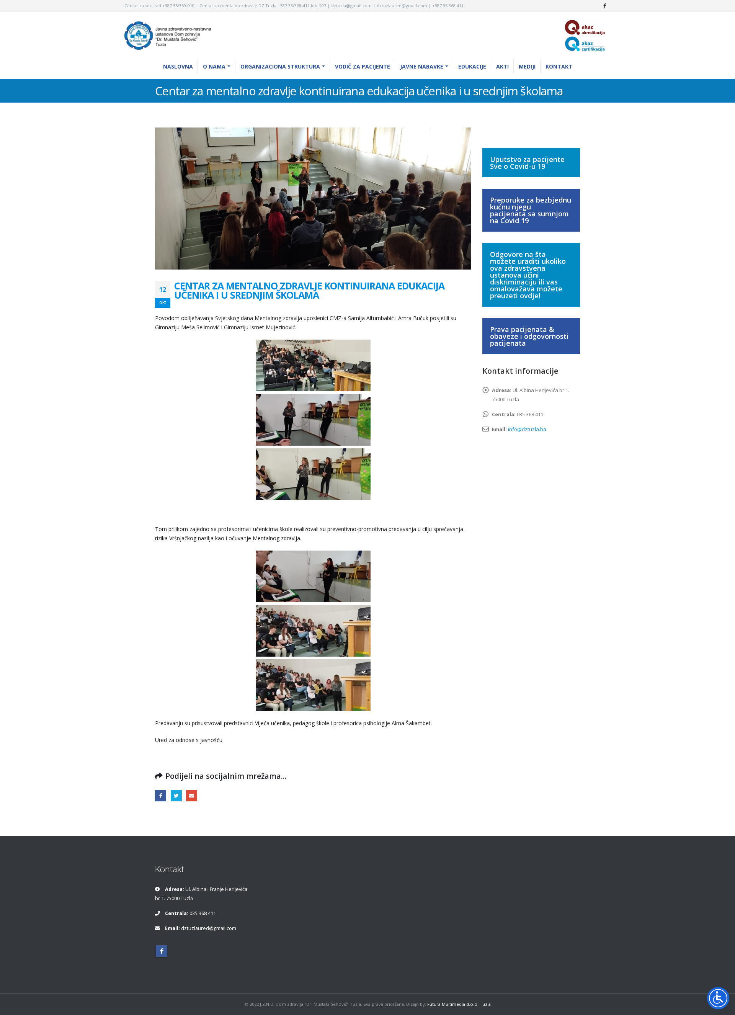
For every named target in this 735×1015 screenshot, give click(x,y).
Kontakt (559, 66)
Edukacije (472, 66)
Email (191, 795)
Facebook (160, 795)
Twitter (176, 795)
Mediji (527, 66)
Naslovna (178, 66)
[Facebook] (604, 5)
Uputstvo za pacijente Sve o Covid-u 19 (527, 163)
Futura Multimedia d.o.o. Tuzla (459, 1004)
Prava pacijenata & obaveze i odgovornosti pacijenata (529, 336)
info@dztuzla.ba (527, 429)
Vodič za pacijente (362, 66)
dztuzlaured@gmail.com (208, 928)
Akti (502, 66)
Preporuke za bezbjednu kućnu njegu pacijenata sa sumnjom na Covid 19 (530, 210)
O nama (214, 66)
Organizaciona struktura (280, 66)
